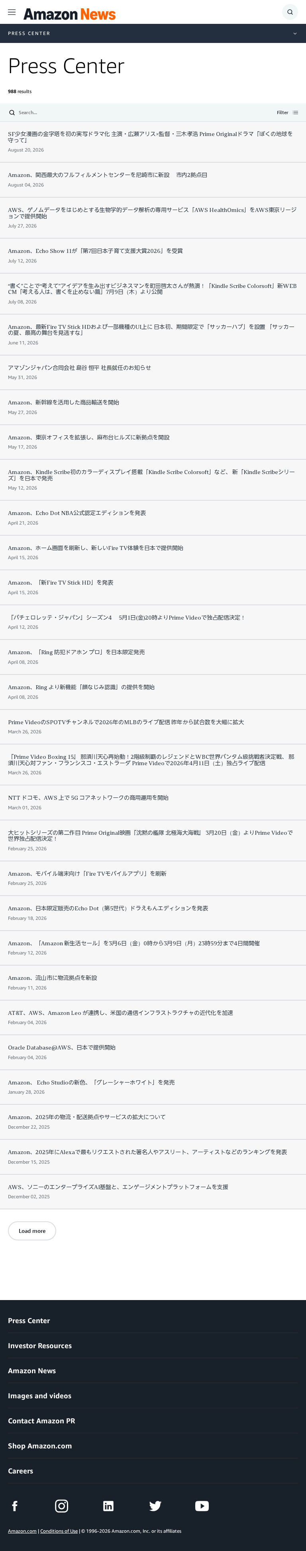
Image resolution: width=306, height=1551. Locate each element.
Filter (282, 113)
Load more (32, 1230)
